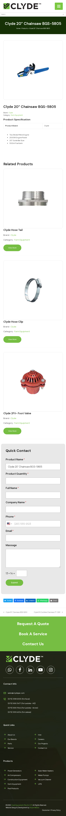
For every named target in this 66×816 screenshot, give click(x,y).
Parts (10, 743)
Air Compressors (14, 775)
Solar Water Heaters (45, 771)
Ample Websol (34, 807)
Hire (39, 735)
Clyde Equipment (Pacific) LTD (22, 805)
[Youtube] (41, 670)
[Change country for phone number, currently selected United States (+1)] (9, 523)
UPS (40, 784)
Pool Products (13, 788)
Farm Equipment (17, 115)
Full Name (12, 488)
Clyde (11, 113)
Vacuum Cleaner (44, 779)
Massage (11, 545)
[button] (59, 6)
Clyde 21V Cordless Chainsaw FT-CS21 (47, 612)
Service (11, 748)
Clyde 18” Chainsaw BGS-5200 (15, 612)
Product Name (15, 459)
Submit (14, 582)
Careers (41, 739)
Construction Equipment (17, 779)
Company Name (16, 502)
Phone (10, 516)
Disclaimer (46, 810)
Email (10, 531)
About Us (11, 735)
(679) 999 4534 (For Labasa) (19, 712)
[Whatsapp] (10, 670)
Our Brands (12, 739)
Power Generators (14, 771)
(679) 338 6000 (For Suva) (19, 699)
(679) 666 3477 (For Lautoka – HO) (22, 703)
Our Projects (43, 743)
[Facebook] (20, 670)
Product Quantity (17, 473)
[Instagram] (51, 670)
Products (24, 28)
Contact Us (42, 748)
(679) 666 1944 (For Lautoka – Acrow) (23, 708)
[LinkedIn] (30, 670)
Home (18, 28)
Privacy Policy (55, 810)
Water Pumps (43, 775)
